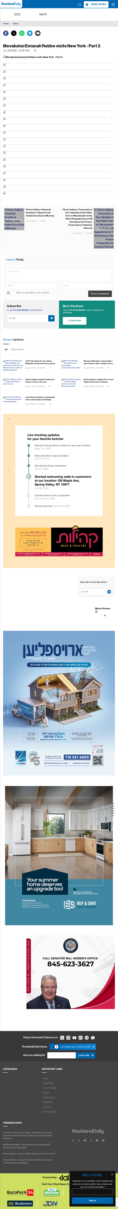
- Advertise (47, 1102)
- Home (45, 1078)
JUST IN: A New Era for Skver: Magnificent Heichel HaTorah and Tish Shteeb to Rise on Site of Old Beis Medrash (27, 1135)
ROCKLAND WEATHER (48, 14)
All (6, 349)
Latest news (17, 349)
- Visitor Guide (49, 1088)
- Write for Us (48, 1098)
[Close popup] (112, 1174)
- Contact (46, 1107)
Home (6, 24)
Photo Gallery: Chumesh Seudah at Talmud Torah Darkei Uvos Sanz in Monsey (40, 213)
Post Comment (100, 294)
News (15, 24)
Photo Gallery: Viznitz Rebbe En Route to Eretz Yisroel (29, 1154)
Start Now (75, 321)
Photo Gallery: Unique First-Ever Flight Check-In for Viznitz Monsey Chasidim (99, 382)
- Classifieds (47, 1083)
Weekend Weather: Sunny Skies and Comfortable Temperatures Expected (99, 363)
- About (45, 1093)
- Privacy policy (49, 1112)
